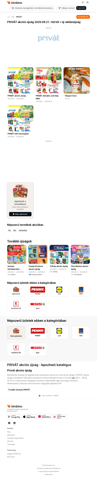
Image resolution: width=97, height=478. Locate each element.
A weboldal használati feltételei (48, 471)
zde (73, 377)
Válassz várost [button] (68, 8)
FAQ (8, 432)
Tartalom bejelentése (15, 438)
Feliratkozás (84, 17)
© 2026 (48, 465)
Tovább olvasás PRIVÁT (19, 389)
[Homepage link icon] (39, 396)
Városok (10, 441)
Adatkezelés (48, 475)
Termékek (11, 444)
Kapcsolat (11, 435)
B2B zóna (11, 457)
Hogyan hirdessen (14, 454)
